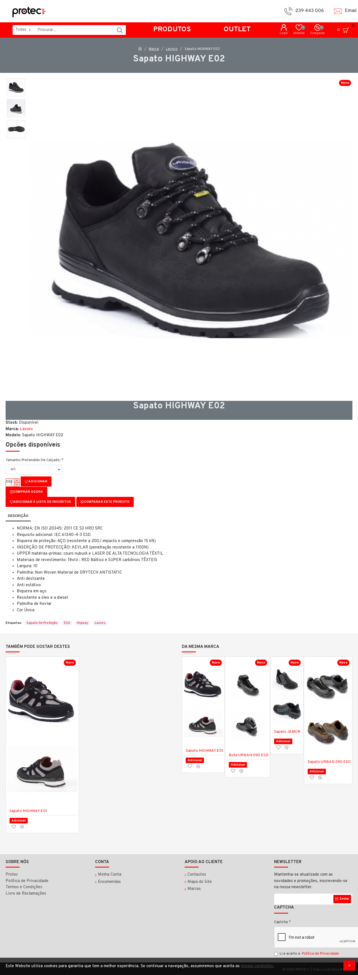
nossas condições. (257, 966)
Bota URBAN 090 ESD (248, 755)
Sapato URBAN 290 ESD (329, 762)
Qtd (9, 482)
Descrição (18, 516)
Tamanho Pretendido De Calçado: (33, 460)
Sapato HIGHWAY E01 (28, 811)
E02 (67, 623)
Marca (154, 49)
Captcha (281, 922)
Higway (82, 623)
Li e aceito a (309, 954)
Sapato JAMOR (287, 731)
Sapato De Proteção (42, 623)
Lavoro (172, 49)
